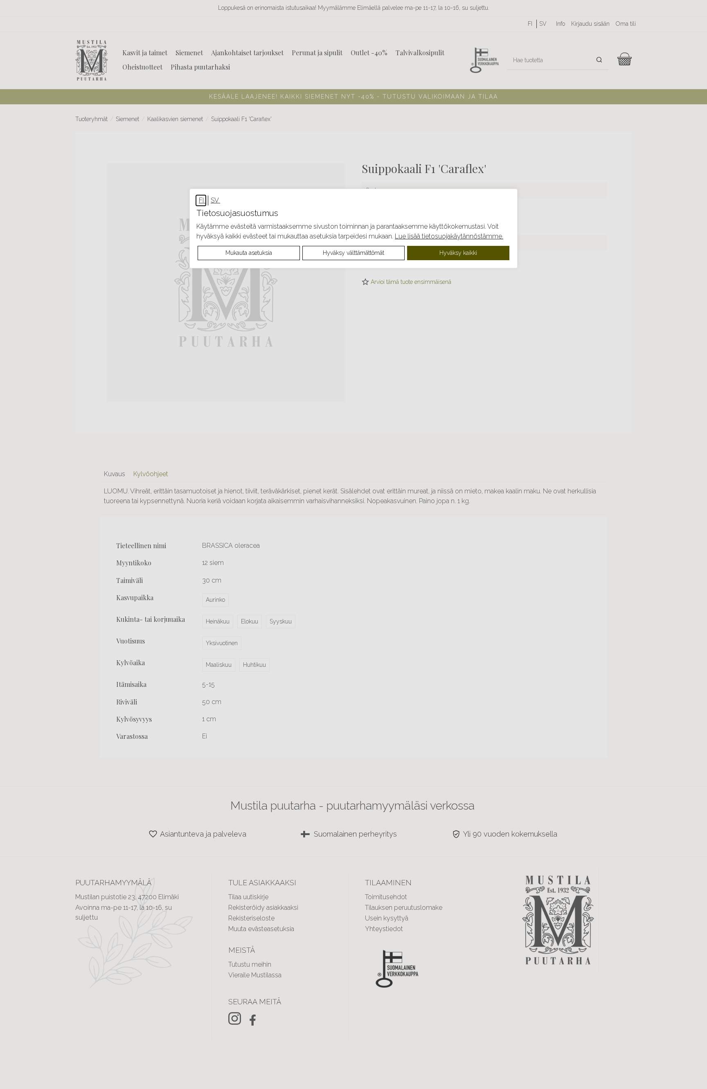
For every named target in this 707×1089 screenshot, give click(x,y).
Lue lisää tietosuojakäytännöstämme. (449, 236)
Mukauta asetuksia (248, 253)
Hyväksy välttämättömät (353, 253)
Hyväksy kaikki (458, 253)
